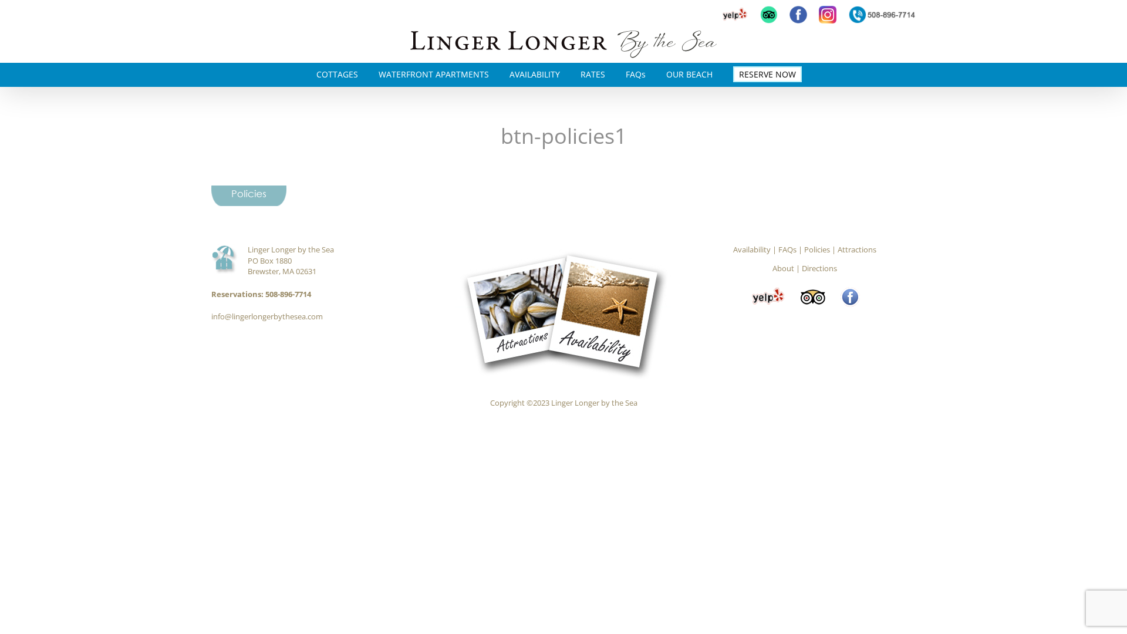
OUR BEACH (689, 74)
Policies (817, 249)
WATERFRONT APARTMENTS (434, 74)
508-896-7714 (288, 294)
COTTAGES (337, 74)
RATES (593, 74)
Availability (752, 249)
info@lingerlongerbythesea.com (267, 316)
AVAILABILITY (534, 74)
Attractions (857, 249)
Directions (819, 268)
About (783, 268)
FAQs (636, 74)
